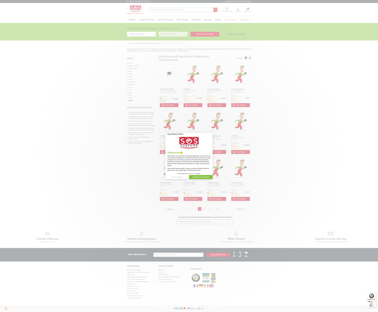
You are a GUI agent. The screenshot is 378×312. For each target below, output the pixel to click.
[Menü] (375, 293)
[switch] (371, 305)
